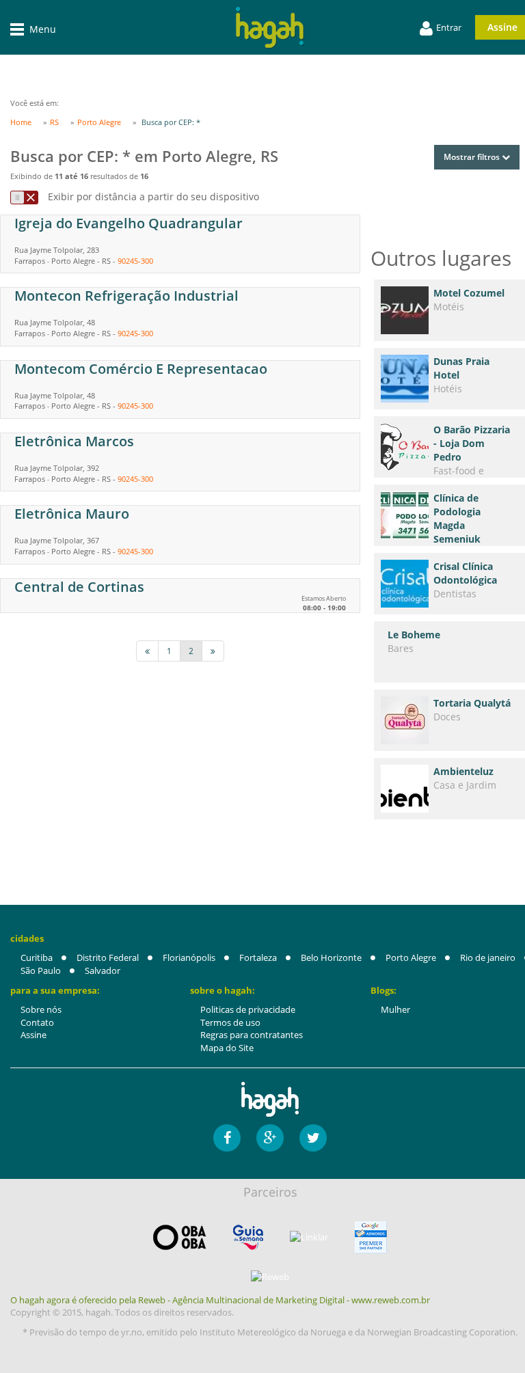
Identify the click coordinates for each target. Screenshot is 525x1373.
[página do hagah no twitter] (313, 1138)
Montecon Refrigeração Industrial (126, 295)
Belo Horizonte (331, 957)
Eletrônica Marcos (74, 441)
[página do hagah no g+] (270, 1138)
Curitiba (37, 957)
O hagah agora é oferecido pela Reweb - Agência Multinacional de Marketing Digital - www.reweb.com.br (220, 1300)
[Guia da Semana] (248, 1237)
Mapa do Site (227, 1048)
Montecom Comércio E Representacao (140, 368)
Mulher (395, 1009)
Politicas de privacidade (247, 1009)
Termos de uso (230, 1022)
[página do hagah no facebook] (227, 1138)
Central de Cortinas (79, 586)
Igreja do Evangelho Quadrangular (128, 223)
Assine (33, 1035)
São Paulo (41, 970)
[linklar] (309, 1237)
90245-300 (135, 261)
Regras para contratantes (251, 1035)
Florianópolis (189, 957)
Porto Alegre (411, 957)
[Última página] (213, 651)
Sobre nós (41, 1009)
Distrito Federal (108, 957)
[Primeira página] (147, 651)
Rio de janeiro (487, 957)
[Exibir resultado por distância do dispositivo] (24, 197)
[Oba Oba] (179, 1237)
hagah (270, 28)
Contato (37, 1022)
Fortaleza (258, 957)
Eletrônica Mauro (71, 513)
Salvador (102, 970)
